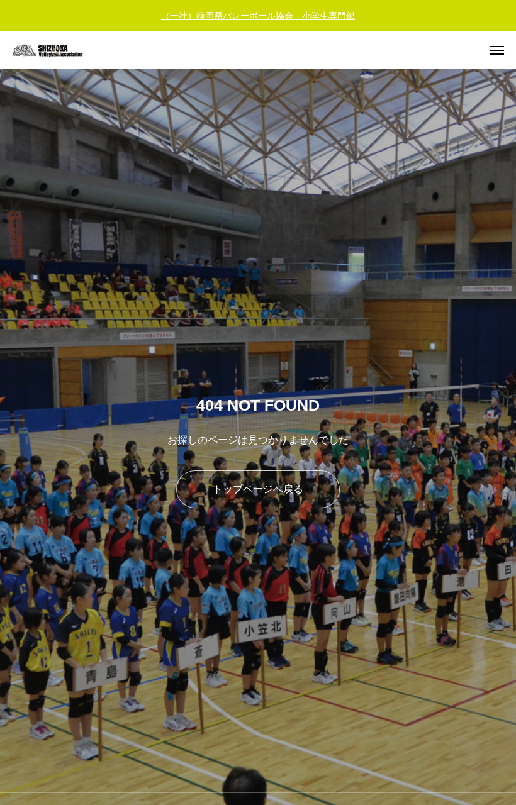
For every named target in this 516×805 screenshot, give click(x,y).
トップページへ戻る (258, 489)
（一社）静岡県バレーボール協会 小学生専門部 (258, 16)
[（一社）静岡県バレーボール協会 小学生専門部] (57, 50)
